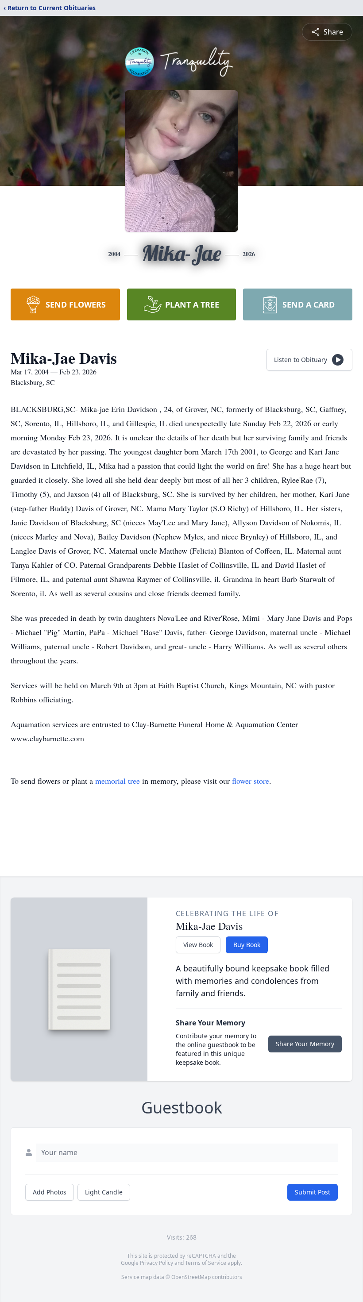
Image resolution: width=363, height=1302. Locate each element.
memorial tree (117, 780)
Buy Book (246, 944)
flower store (250, 780)
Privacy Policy (156, 1263)
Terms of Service (205, 1263)
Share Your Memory (305, 1044)
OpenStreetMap (191, 1277)
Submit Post (312, 1192)
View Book (198, 944)
